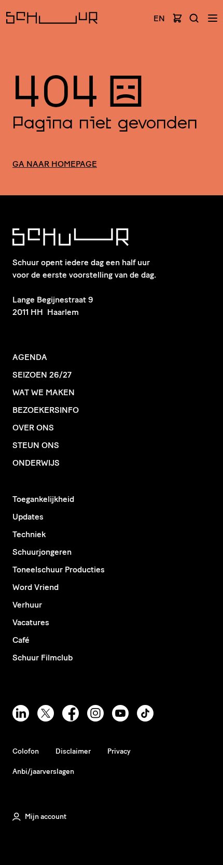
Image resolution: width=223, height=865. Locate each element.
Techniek (29, 534)
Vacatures (30, 622)
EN (159, 19)
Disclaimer (73, 751)
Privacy (119, 751)
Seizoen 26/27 (42, 375)
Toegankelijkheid (43, 499)
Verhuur (27, 605)
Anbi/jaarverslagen (43, 771)
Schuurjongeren (42, 552)
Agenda (29, 357)
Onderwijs (36, 463)
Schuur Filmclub (42, 657)
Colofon (25, 751)
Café (21, 640)
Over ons (33, 427)
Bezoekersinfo (45, 410)
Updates (28, 517)
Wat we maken (43, 392)
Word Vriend (35, 587)
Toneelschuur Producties (58, 569)
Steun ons (35, 445)
